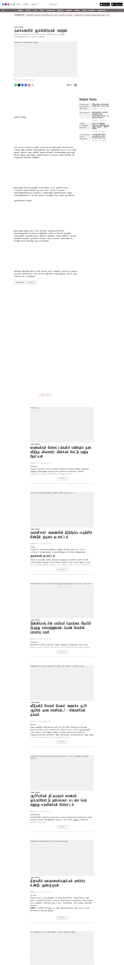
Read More (62, 478)
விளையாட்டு (51, 10)
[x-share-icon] (19, 86)
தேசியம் (28, 10)
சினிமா (42, 10)
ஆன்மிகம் (69, 10)
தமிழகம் (20, 10)
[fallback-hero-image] (85, 106)
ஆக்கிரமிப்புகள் (19, 282)
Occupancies (31, 282)
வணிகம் (77, 10)
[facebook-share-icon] (22, 86)
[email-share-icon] (29, 86)
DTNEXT (26, 4)
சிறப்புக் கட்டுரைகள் (88, 10)
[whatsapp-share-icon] (15, 86)
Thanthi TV (35, 4)
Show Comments (45, 395)
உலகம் (35, 10)
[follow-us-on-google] (75, 85)
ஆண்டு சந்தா (101, 10)
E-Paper (18, 4)
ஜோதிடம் (60, 10)
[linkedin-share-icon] (25, 86)
